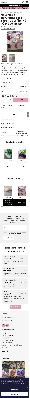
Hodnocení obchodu (7, 340)
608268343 (8, 321)
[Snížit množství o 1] (3, 100)
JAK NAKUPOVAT (6, 338)
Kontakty (4, 347)
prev (1, 153)
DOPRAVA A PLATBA (7, 336)
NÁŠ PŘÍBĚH (5, 333)
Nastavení (14, 389)
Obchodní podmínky (7, 343)
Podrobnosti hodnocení (8, 29)
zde (2, 385)
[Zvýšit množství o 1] (10, 100)
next (28, 153)
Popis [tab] (15, 114)
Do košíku (21, 100)
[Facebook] (3, 325)
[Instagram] (7, 325)
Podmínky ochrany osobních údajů (12, 345)
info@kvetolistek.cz (10, 317)
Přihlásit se (8, 238)
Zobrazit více (15, 307)
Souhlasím (14, 394)
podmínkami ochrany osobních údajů (17, 232)
